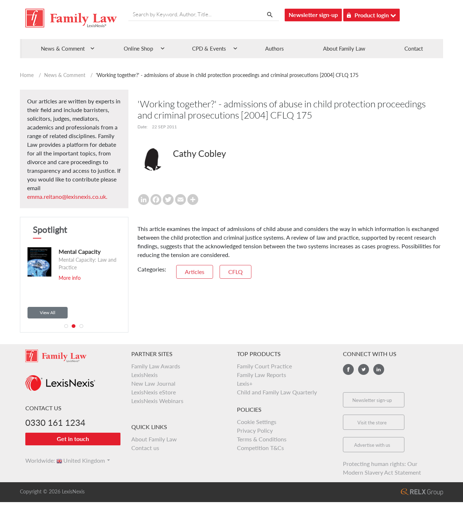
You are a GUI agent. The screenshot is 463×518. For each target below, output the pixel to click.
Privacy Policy (255, 430)
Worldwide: (36, 460)
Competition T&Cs (260, 447)
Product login (372, 15)
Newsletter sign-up (313, 14)
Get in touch (73, 438)
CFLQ (235, 271)
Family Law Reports (261, 374)
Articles (194, 271)
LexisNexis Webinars (157, 400)
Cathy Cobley (199, 153)
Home (27, 75)
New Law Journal (153, 383)
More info (55, 278)
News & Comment (64, 75)
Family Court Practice (264, 366)
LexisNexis (144, 374)
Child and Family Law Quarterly (277, 392)
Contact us (145, 447)
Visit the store (372, 422)
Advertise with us (372, 445)
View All (47, 312)
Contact (413, 48)
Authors (274, 48)
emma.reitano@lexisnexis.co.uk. (67, 196)
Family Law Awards (155, 366)
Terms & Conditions (261, 439)
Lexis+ (244, 383)
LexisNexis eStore (153, 392)
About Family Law (344, 48)
